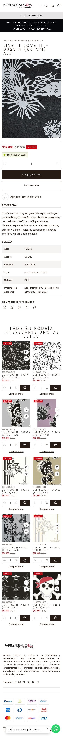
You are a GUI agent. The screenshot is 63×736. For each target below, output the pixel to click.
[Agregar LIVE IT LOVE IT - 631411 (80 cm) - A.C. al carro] (25, 560)
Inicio (8, 23)
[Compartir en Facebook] (4, 308)
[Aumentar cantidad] (58, 164)
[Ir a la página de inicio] (17, 5)
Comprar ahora (16, 393)
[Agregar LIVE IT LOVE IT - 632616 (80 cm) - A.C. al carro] (55, 388)
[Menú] (39, 5)
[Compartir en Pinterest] (27, 308)
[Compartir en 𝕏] (12, 308)
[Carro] (59, 6)
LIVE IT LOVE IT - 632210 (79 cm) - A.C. (15, 491)
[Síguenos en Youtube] (28, 682)
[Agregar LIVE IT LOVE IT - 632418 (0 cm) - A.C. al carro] (55, 560)
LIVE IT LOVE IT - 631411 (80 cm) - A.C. (14, 549)
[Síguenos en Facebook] (19, 682)
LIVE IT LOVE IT (36, 26)
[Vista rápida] (26, 358)
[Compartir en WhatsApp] (19, 308)
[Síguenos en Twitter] (24, 682)
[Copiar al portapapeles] (34, 308)
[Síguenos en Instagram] (15, 682)
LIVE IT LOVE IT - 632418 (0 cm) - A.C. (46, 549)
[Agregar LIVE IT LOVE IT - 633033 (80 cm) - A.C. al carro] (55, 503)
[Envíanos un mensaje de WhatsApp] (55, 728)
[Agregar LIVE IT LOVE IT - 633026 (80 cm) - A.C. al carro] (25, 445)
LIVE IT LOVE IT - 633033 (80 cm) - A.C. (47, 491)
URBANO (20, 26)
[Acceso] (52, 5)
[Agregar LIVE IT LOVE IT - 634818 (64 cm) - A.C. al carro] (55, 618)
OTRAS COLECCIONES (43, 23)
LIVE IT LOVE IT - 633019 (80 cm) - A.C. (46, 433)
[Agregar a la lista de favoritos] (26, 352)
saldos (40, 15)
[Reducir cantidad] (4, 164)
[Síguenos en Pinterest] (37, 682)
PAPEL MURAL (22, 23)
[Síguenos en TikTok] (33, 682)
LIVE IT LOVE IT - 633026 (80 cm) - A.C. (16, 433)
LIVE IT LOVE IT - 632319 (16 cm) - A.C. (15, 606)
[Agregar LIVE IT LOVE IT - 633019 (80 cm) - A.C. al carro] (55, 445)
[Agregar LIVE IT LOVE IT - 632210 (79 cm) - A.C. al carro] (25, 503)
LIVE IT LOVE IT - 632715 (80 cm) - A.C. (15, 376)
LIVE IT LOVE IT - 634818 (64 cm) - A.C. (46, 606)
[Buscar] (46, 5)
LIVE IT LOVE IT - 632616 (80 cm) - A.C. (46, 376)
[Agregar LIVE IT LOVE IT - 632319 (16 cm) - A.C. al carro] (25, 618)
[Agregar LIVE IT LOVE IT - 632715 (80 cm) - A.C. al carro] (25, 388)
